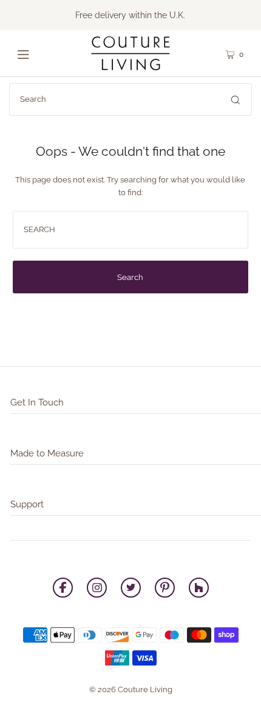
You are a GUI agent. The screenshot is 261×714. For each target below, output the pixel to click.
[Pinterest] (165, 589)
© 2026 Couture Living (130, 689)
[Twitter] (131, 589)
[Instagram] (97, 589)
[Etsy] (199, 589)
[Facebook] (63, 589)
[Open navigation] (38, 53)
